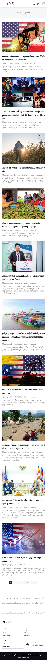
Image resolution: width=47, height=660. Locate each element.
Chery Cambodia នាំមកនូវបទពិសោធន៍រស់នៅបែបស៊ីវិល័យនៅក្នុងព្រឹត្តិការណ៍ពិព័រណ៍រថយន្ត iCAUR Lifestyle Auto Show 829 (23, 115)
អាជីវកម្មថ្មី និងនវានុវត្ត (14, 175)
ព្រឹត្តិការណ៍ (4, 63)
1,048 (26, 582)
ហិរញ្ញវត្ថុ (10, 283)
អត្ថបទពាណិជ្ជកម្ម (12, 122)
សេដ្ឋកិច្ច (10, 63)
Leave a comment (30, 63)
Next (31, 582)
